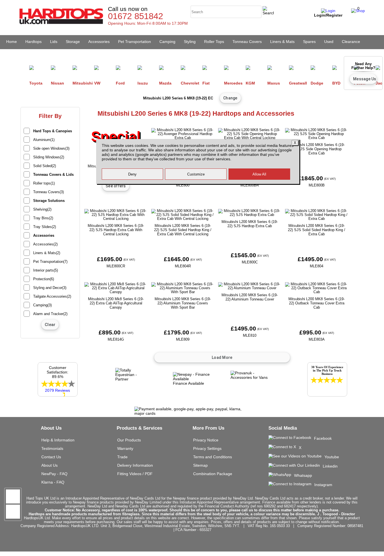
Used (328, 41)
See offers (116, 186)
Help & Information (57, 440)
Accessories (99, 41)
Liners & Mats (282, 41)
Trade (122, 457)
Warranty (125, 448)
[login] (328, 10)
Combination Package (212, 473)
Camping (167, 41)
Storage (73, 41)
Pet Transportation (134, 41)
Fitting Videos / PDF (135, 473)
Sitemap (200, 465)
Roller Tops (214, 41)
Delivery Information (135, 465)
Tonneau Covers (247, 41)
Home (11, 41)
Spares (309, 41)
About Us (49, 465)
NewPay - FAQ (54, 473)
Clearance (351, 41)
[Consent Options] (13, 512)
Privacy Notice (205, 440)
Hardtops (33, 41)
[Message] (13, 496)
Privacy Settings (207, 448)
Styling (190, 41)
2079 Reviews (57, 390)
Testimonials (52, 448)
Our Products (129, 440)
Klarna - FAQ (52, 482)
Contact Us (51, 457)
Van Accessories (20, 55)
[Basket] (358, 10)
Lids (53, 41)
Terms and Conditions (212, 457)
